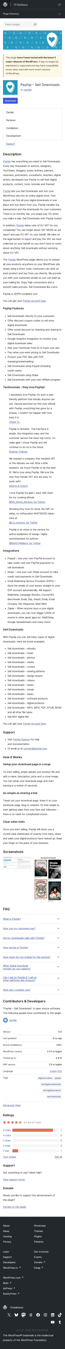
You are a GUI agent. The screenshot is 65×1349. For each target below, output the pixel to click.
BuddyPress (11, 1293)
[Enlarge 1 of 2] (27, 860)
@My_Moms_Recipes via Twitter (27, 501)
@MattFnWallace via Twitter (25, 543)
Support (10, 143)
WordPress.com (13, 1277)
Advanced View (12, 1105)
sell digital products (52, 1090)
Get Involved (41, 1251)
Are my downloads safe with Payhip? (23, 938)
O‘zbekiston (16, 1307)
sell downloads (54, 1096)
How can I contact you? (16, 989)
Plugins (38, 1236)
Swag (38, 1267)
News (6, 1231)
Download (10, 100)
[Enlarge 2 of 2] (57, 860)
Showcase (40, 1225)
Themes (38, 1231)
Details (10, 112)
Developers (9, 1262)
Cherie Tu (14, 421)
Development (13, 135)
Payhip (7, 161)
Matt (7, 1283)
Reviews (11, 120)
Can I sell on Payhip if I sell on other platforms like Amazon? (20, 979)
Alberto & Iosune (18, 485)
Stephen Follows (18, 451)
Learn (6, 1251)
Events (38, 1257)
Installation (12, 128)
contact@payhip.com (35, 748)
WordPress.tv (12, 1267)
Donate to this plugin (14, 1206)
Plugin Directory (11, 13)
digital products (45, 1078)
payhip (28, 89)
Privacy (7, 1241)
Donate (39, 1262)
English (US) (56, 1071)
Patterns (39, 1241)
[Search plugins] (35, 24)
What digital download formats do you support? (17, 967)
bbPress (9, 1288)
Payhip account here (34, 300)
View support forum (14, 1179)
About (6, 1225)
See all (58, 1156)
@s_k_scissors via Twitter (23, 522)
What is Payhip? (12, 919)
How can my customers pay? (19, 928)
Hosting (7, 1236)
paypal (58, 1078)
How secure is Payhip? (15, 947)
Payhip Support (21, 739)
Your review (9, 1156)
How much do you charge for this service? (26, 957)
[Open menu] (60, 4)
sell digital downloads (51, 1084)
